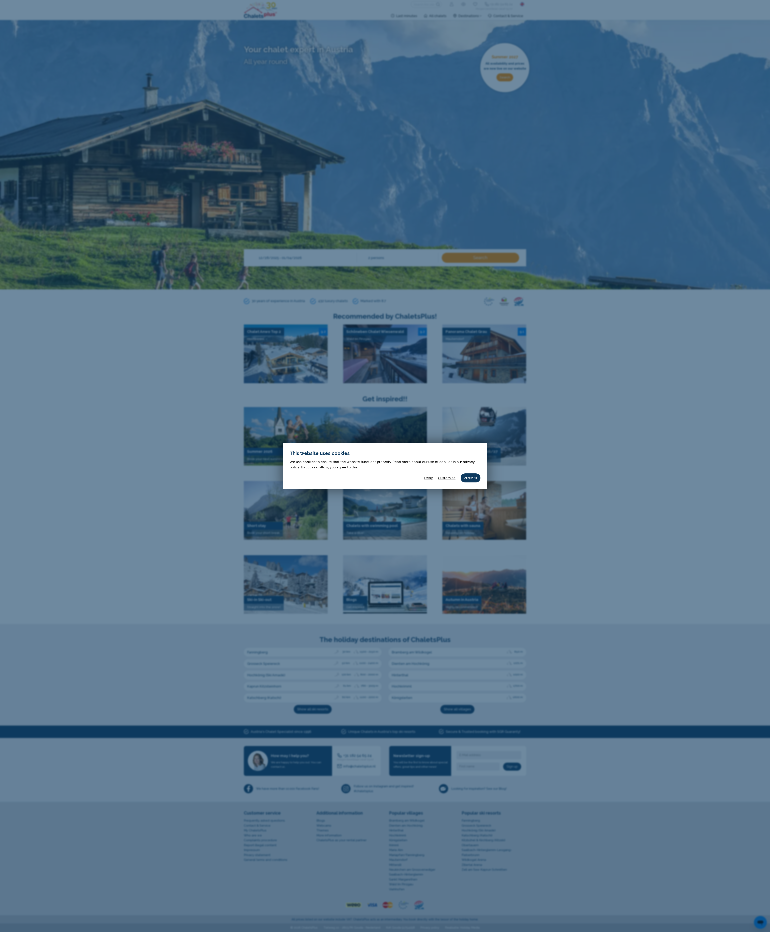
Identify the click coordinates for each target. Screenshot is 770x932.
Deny (428, 478)
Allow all (470, 478)
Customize (447, 478)
